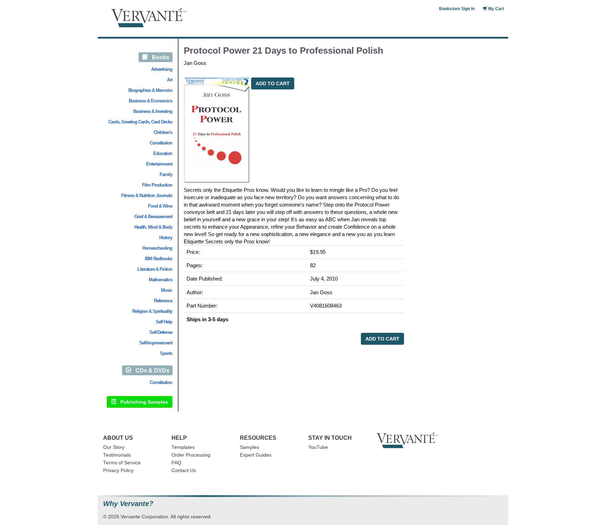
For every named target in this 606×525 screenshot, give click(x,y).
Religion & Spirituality (152, 311)
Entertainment (159, 164)
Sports (166, 353)
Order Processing (190, 455)
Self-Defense (160, 332)
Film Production (157, 185)
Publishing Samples (142, 402)
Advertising (161, 69)
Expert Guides (255, 455)
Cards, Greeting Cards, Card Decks (140, 121)
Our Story (113, 447)
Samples (249, 447)
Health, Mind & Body (153, 227)
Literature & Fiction (154, 269)
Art (169, 79)
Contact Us (183, 470)
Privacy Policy (118, 470)
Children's (163, 132)
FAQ (176, 462)
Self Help (164, 321)
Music (166, 290)
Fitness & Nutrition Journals (146, 195)
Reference (163, 300)
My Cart (495, 8)
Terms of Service (122, 462)
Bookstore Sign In (456, 8)
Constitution (161, 143)
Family (166, 174)
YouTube (318, 447)
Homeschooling (157, 248)
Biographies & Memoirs (150, 90)
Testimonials (117, 455)
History (165, 237)
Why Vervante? (128, 503)
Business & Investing (152, 111)
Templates (183, 447)
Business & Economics (150, 100)
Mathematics (160, 279)
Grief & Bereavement (153, 216)
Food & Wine (160, 206)
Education (162, 153)
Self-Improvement (155, 342)
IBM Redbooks (158, 258)
